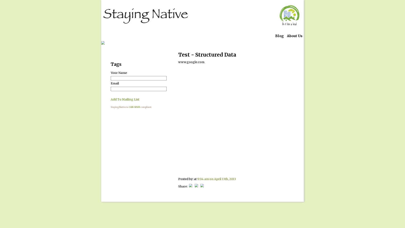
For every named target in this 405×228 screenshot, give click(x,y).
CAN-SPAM (134, 107)
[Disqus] (236, 119)
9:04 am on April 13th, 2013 (216, 179)
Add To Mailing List (125, 99)
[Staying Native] (145, 16)
